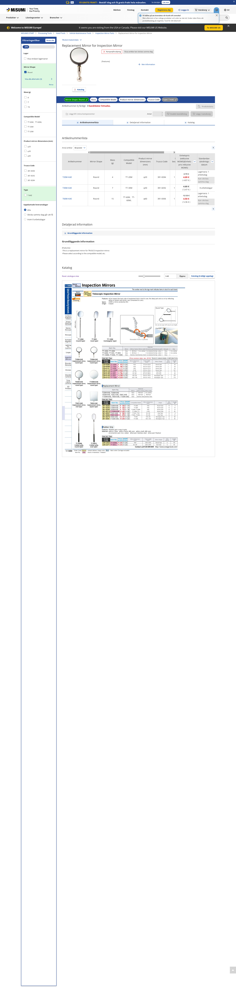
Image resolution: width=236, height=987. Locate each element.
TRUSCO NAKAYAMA (70, 40)
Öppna (182, 276)
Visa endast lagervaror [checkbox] (37, 58)
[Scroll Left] (89, 152)
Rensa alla (50, 40)
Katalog (80, 89)
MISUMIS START (27, 33)
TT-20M (30, 131)
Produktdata (207, 106)
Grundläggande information (79, 233)
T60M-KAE (67, 198)
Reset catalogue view (70, 276)
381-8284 (31, 180)
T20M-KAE (67, 177)
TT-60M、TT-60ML (35, 122)
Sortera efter (194, 161)
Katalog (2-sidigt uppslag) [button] (202, 276)
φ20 (29, 146)
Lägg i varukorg (203, 114)
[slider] (144, 276)
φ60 (29, 156)
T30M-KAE (67, 188)
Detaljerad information (140, 122)
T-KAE (30, 195)
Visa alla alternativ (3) (33, 79)
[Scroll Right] (174, 152)
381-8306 (31, 171)
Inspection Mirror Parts (104, 33)
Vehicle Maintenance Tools (80, 33)
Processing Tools (45, 33)
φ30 (29, 151)
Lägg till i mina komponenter (82, 114)
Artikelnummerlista (89, 122)
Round (30, 72)
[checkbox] (38, 72)
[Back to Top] (233, 970)
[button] (166, 2)
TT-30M (30, 127)
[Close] (217, 15)
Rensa (51, 85)
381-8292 (31, 176)
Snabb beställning (178, 114)
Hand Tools (60, 33)
